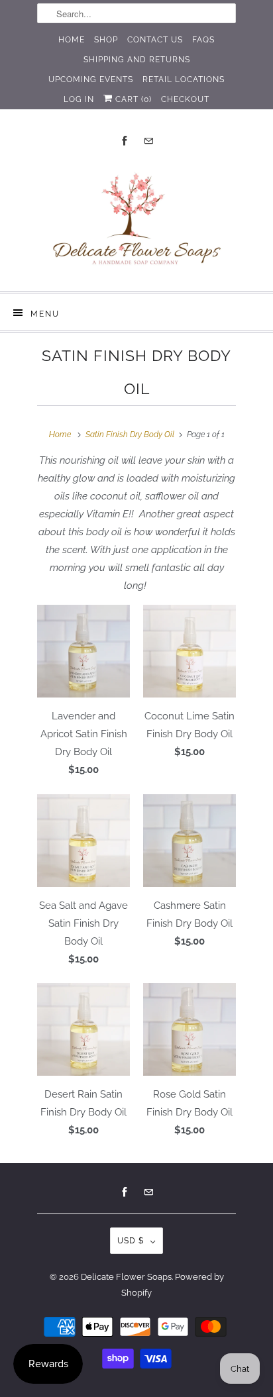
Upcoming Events (90, 79)
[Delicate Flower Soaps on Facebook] (124, 141)
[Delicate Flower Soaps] (136, 222)
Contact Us (155, 39)
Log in (79, 99)
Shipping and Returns (136, 59)
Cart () (132, 99)
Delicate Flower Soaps (126, 1277)
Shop (106, 39)
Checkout (185, 99)
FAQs (203, 39)
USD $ (130, 1240)
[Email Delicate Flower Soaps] (148, 141)
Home (71, 39)
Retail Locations (183, 79)
